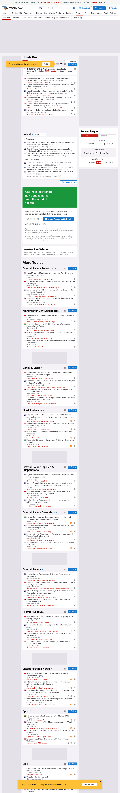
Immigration (30, 775)
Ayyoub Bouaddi (31, 446)
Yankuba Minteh (31, 438)
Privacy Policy (32, 232)
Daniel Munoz (27, 18)
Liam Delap (30, 597)
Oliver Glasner (48, 378)
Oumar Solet (41, 605)
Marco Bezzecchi (32, 728)
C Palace (29, 82)
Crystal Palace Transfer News (59, 588)
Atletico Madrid (31, 688)
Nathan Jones (51, 296)
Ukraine (39, 13)
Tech (106, 13)
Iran (45, 13)
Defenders (16, 18)
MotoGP (41, 728)
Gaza (32, 13)
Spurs (38, 395)
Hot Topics (13, 13)
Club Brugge (50, 605)
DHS (37, 775)
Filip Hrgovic (30, 737)
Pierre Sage (30, 114)
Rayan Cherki (30, 696)
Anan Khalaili (64, 18)
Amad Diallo (46, 648)
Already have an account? (35, 224)
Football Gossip (38, 622)
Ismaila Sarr (37, 279)
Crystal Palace (108, 144)
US (41, 775)
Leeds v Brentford (32, 705)
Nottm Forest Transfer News (56, 387)
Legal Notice (44, 232)
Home (4, 13)
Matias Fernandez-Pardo (43, 631)
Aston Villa (36, 648)
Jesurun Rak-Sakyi (40, 296)
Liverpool (39, 404)
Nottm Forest (30, 378)
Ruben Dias (37, 347)
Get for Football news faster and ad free (58, 2)
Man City (29, 89)
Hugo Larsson (44, 588)
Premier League (39, 82)
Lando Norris (30, 720)
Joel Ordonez (30, 605)
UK (20, 13)
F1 (44, 720)
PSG (39, 679)
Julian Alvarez (42, 688)
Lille (39, 446)
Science (113, 13)
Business (70, 13)
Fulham (92, 162)
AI (63, 13)
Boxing (50, 737)
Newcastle (41, 438)
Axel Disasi (38, 18)
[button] (70, 61)
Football (79, 13)
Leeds (41, 705)
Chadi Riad (6, 18)
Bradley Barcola (31, 679)
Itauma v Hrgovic (41, 737)
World (26, 13)
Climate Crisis (55, 13)
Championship (51, 304)
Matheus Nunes (31, 322)
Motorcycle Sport (51, 728)
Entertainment (96, 13)
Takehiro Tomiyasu (51, 18)
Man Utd (29, 622)
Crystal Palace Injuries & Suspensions (57, 108)
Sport (87, 13)
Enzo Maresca (38, 330)
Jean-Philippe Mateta (33, 288)
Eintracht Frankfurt (32, 588)
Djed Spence (41, 548)
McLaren (39, 720)
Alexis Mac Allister (49, 404)
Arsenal (50, 688)
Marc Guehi (30, 338)
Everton (47, 82)
